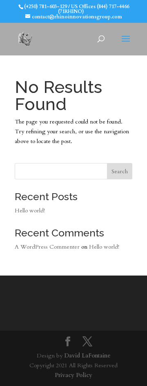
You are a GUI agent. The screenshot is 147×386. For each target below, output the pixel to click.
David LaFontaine (87, 356)
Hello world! (30, 210)
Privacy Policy (73, 375)
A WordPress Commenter (47, 247)
